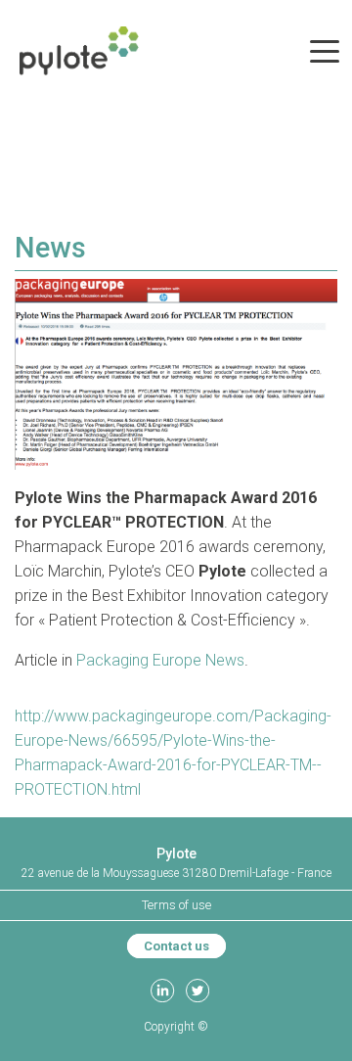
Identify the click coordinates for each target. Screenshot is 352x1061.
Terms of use (176, 905)
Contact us (176, 946)
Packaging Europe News (160, 660)
